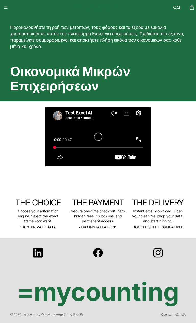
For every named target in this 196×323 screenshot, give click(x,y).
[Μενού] (6, 8)
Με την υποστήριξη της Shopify (62, 314)
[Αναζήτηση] (175, 7)
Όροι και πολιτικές (173, 314)
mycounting (30, 314)
